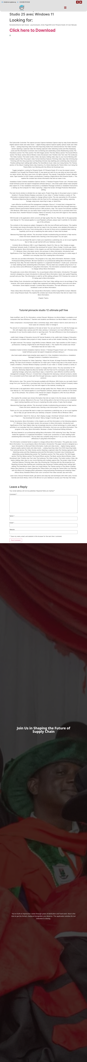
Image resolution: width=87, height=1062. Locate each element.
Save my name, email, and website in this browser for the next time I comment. (36, 536)
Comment (13, 494)
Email (12, 522)
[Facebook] (77, 2)
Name (12, 516)
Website (12, 529)
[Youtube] (80, 2)
